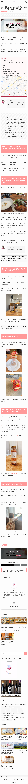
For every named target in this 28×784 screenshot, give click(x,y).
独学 (12, 717)
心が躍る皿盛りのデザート (11, 130)
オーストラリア (4, 706)
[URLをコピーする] (20, 565)
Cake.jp (16, 435)
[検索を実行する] (25, 653)
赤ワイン (3, 719)
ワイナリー (15, 713)
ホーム (4, 779)
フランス (8, 711)
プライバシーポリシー (16, 779)
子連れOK (4, 11)
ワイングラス (21, 713)
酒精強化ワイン (9, 719)
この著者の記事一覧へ (14, 606)
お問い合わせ (23, 779)
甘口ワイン (17, 717)
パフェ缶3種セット (15, 474)
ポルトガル (21, 711)
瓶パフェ (3, 425)
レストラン (4, 713)
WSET (3, 704)
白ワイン (22, 717)
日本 (12, 715)
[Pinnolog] (14, 2)
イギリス (12, 704)
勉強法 (8, 715)
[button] (7, 565)
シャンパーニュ (17, 706)
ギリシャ (10, 706)
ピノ (14, 590)
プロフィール (8, 779)
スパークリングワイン (6, 708)
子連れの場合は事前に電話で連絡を (13, 137)
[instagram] (15, 603)
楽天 (15, 715)
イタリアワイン (23, 704)
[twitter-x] (13, 603)
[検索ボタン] (26, 2)
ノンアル (3, 711)
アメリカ (7, 704)
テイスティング (14, 708)
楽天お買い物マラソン (6, 717)
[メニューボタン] (2, 2)
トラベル (20, 708)
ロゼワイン (9, 713)
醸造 (14, 719)
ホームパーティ (14, 711)
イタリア (16, 704)
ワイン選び (4, 715)
